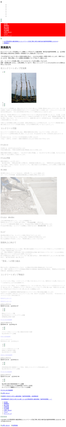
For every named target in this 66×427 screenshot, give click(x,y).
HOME (9, 4)
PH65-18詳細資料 (5, 336)
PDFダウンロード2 (6, 301)
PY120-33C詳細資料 (6, 371)
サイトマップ (11, 16)
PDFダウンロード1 (6, 298)
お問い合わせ (11, 13)
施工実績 (9, 8)
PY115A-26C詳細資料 (7, 390)
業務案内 (9, 6)
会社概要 (9, 11)
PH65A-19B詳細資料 (6, 355)
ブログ (9, 14)
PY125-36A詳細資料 (6, 319)
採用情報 (9, 9)
